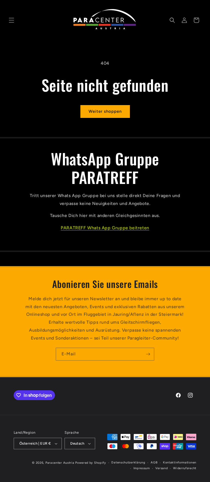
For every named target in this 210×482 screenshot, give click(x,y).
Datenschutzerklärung (128, 462)
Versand (161, 468)
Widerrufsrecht (184, 468)
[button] (11, 20)
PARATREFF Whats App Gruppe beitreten (105, 227)
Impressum (141, 468)
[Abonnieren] (148, 354)
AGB (154, 462)
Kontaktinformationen (179, 462)
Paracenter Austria (59, 463)
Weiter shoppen (105, 111)
